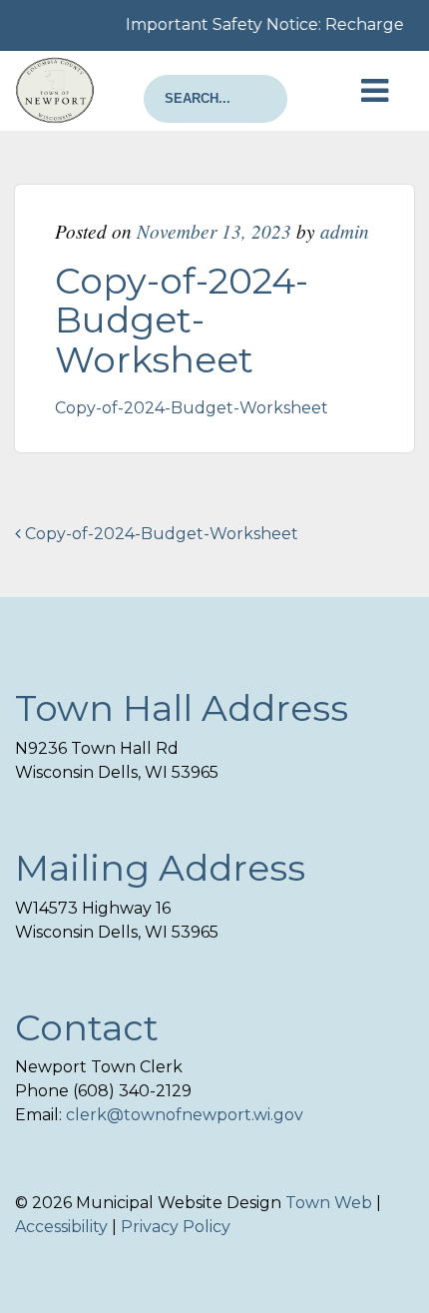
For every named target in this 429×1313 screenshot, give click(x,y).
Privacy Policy (175, 1226)
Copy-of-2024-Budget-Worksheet (191, 407)
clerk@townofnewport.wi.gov (184, 1114)
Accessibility (61, 1226)
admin (344, 231)
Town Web (328, 1202)
